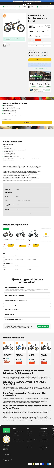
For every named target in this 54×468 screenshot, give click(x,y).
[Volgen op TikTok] (8, 460)
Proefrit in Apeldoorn (44, 431)
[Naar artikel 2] (8, 45)
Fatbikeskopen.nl (20, 411)
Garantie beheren (30, 443)
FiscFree (28, 437)
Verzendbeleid (16, 435)
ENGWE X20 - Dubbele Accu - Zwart (44, 355)
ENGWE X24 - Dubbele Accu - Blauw (19, 355)
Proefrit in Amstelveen (44, 433)
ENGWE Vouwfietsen (11, 9)
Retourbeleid (15, 437)
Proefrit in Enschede (44, 437)
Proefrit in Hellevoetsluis (44, 445)
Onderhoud (29, 433)
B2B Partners (29, 447)
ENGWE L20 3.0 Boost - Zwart (32, 240)
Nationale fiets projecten (32, 439)
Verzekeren (29, 431)
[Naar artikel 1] (4, 45)
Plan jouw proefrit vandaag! (29, 418)
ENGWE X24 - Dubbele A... (18, 9)
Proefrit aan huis (43, 449)
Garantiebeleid (16, 439)
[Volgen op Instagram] (3, 460)
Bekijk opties (10, 245)
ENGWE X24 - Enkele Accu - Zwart (8, 355)
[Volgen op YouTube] (6, 460)
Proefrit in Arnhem (43, 435)
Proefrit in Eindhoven (44, 439)
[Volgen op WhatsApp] (11, 460)
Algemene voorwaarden (18, 431)
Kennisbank (29, 445)
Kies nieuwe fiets (46, 235)
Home (1, 9)
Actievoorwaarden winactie (18, 441)
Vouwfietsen (5, 9)
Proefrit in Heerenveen (44, 443)
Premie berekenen (27, 122)
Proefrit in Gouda (43, 441)
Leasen (28, 435)
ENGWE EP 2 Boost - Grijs (20, 239)
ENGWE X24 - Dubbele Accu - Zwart (8, 235)
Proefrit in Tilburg (43, 447)
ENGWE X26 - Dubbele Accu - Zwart (32, 355)
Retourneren (29, 441)
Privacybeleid (15, 433)
